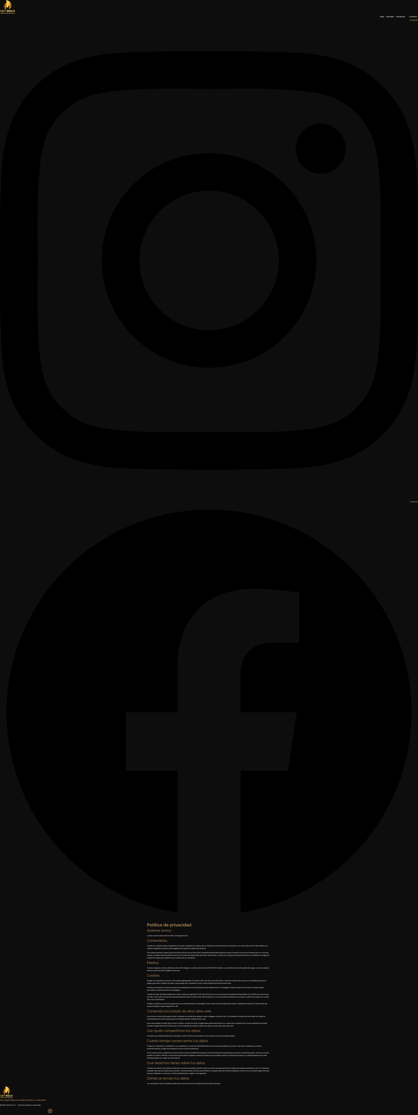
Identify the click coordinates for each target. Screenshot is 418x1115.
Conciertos (400, 16)
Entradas (390, 16)
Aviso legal (4, 1100)
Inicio (382, 16)
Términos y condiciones (36, 1100)
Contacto (413, 16)
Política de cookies (17, 1100)
